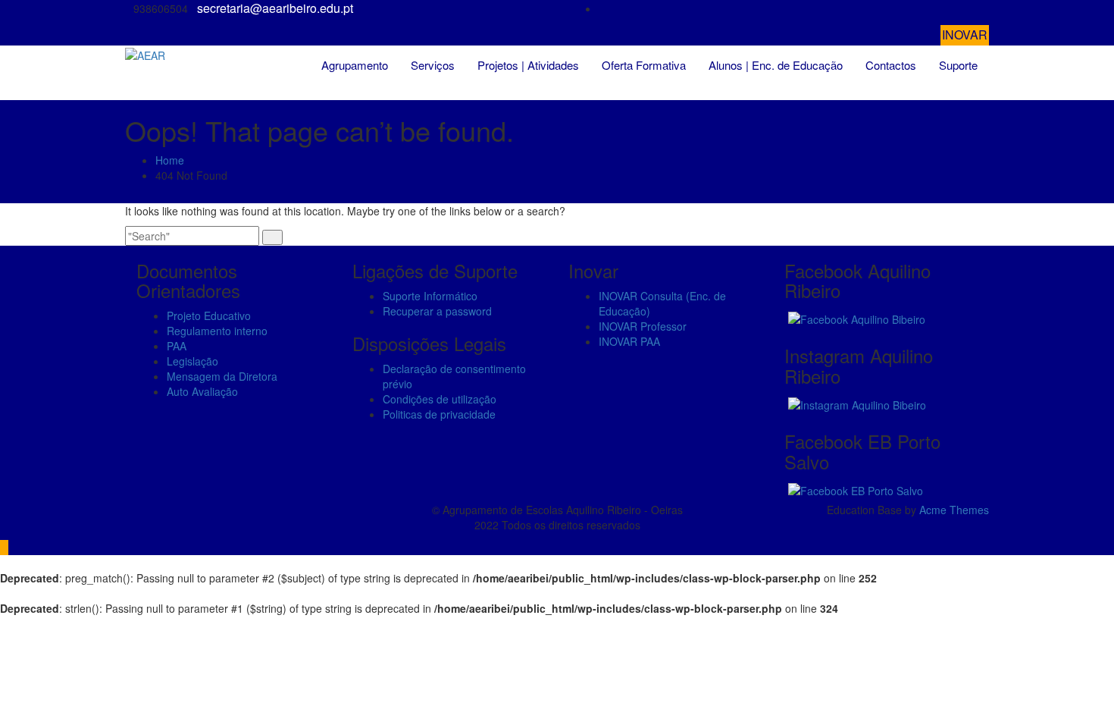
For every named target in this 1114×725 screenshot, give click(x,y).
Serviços (433, 65)
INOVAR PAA (629, 341)
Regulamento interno (217, 330)
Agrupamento (354, 65)
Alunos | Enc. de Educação (776, 65)
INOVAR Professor (643, 326)
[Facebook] (984, 8)
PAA (176, 345)
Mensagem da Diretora (222, 376)
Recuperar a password (437, 311)
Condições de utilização (439, 398)
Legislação (192, 361)
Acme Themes (954, 509)
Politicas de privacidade (439, 414)
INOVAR (964, 34)
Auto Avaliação (202, 391)
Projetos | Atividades (528, 65)
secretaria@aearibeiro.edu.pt (275, 8)
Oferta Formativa (644, 65)
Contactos (890, 65)
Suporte (958, 65)
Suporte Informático (430, 295)
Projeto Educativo (209, 315)
